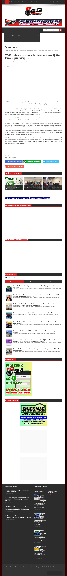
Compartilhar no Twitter (52, 161)
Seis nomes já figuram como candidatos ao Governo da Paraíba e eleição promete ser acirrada (17, 499)
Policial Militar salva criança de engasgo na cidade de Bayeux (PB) (17, 490)
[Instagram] (53, 2)
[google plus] (60, 2)
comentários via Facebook (40, 198)
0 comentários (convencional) (17, 198)
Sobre (53, 573)
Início (49, 573)
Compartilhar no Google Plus (15, 166)
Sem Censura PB (12, 567)
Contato (59, 573)
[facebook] (50, 2)
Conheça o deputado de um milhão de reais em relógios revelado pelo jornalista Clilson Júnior (18, 516)
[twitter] (57, 2)
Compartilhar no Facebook (15, 161)
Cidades (29, 61)
